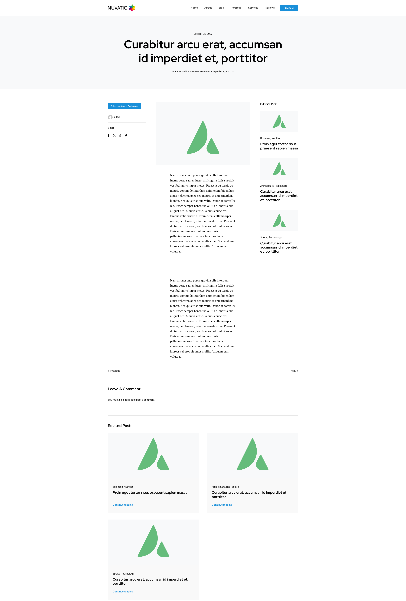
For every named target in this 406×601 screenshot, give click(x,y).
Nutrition (276, 138)
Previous (115, 370)
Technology (133, 106)
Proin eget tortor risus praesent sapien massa (279, 146)
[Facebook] (108, 135)
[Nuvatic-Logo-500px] (121, 5)
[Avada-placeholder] (279, 112)
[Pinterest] (126, 135)
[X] (114, 135)
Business (265, 138)
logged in (127, 399)
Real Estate (281, 185)
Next (293, 370)
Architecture (267, 185)
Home (175, 71)
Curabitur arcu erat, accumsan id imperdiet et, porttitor (279, 195)
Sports (124, 106)
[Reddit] (120, 135)
